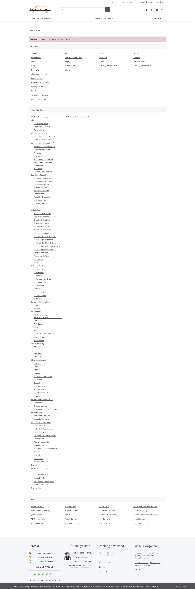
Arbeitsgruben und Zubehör (42, 399)
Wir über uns (127, 2)
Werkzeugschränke (41, 485)
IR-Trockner (38, 455)
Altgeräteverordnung (39, 74)
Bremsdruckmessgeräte (43, 172)
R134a (36, 366)
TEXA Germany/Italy (38, 519)
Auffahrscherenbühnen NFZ (44, 249)
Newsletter (160, 2)
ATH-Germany (104, 523)
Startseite (115, 2)
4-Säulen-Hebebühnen (42, 230)
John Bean (38, 353)
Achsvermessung (37, 344)
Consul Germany (139, 519)
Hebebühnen (36, 210)
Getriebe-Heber (40, 269)
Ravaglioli (37, 357)
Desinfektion (36, 488)
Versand (57, 580)
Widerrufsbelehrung (39, 99)
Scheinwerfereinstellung (40, 302)
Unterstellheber (40, 295)
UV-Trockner (38, 458)
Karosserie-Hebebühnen (43, 432)
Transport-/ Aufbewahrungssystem (47, 448)
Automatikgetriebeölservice (44, 136)
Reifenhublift (39, 194)
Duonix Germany (37, 506)
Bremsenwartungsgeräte (43, 159)
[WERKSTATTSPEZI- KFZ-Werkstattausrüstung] (40, 9)
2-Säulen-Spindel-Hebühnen (45, 226)
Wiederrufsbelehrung (73, 57)
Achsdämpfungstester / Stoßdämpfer (43, 164)
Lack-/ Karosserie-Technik (41, 422)
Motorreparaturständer (43, 279)
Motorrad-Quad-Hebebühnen (45, 243)
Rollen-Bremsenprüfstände (44, 150)
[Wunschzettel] (151, 10)
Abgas (33, 120)
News (150, 2)
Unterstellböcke (40, 292)
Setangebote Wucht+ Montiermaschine (42, 186)
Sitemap (68, 70)
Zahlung (136, 57)
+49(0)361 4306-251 (46, 553)
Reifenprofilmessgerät (42, 203)
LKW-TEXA (38, 327)
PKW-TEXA (38, 321)
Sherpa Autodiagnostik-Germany (145, 515)
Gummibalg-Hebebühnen (43, 240)
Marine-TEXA (39, 337)
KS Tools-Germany (140, 511)
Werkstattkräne (39, 299)
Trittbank (37, 452)
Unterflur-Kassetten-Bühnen (44, 217)
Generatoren (39, 471)
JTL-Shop (183, 586)
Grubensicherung (40, 406)
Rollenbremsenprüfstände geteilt (46, 409)
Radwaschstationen (41, 190)
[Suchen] (107, 9)
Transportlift (38, 259)
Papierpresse (39, 439)
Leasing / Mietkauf (38, 87)
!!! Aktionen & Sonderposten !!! (77, 117)
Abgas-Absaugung (41, 123)
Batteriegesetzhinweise (108, 66)
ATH (35, 347)
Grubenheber (39, 272)
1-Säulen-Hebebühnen (42, 220)
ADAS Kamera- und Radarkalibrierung (41, 316)
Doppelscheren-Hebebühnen (45, 236)
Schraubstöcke (39, 478)
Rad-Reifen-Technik (38, 175)
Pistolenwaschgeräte (42, 442)
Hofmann (37, 350)
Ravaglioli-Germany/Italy (108, 515)
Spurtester (38, 168)
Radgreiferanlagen (41, 253)
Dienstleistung (39, 386)
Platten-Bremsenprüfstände (44, 146)
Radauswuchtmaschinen (43, 178)
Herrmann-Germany (107, 511)
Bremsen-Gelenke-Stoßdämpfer (43, 143)
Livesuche (103, 57)
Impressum (69, 61)
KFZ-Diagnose (36, 312)
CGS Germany (104, 519)
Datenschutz (70, 66)
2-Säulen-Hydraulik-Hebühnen (45, 223)
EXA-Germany (70, 506)
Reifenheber (38, 289)
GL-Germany (104, 506)
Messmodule (39, 340)
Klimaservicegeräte (38, 360)
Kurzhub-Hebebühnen (42, 213)
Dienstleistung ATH (41, 393)
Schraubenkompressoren (43, 419)
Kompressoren (36, 412)
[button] (146, 10)
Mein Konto (140, 2)
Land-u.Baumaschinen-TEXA (44, 334)
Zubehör (37, 207)
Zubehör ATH (39, 389)
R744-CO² (37, 373)
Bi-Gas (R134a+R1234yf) (43, 376)
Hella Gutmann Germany (40, 511)
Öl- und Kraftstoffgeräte (40, 133)
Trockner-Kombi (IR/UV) (42, 462)
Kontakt (102, 61)
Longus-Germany (37, 523)
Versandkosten (139, 61)
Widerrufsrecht (153, 553)
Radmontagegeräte (41, 282)
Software (37, 363)
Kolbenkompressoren (42, 416)
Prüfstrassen (39, 153)
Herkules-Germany (72, 511)
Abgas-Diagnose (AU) (42, 127)
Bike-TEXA (37, 330)
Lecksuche (38, 380)
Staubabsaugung (40, 445)
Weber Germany (71, 519)
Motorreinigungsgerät (42, 140)
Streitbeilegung (37, 91)
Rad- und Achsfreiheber (43, 256)
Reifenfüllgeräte (40, 200)
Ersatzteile (38, 262)
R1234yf (37, 370)
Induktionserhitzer (41, 475)
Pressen (34, 465)
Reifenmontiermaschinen (43, 181)
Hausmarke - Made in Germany (145, 506)
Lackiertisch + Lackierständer (45, 435)
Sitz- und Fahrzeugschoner (44, 481)
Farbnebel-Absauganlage (43, 429)
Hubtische (38, 276)
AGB (66, 53)
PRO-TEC (68, 515)
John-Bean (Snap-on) (141, 523)
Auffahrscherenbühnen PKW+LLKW (47, 246)
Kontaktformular (46, 562)
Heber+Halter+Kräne (39, 266)
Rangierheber (39, 285)
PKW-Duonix (38, 324)
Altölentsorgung (37, 78)
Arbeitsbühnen (39, 426)
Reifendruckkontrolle (42, 197)
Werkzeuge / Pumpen (39, 468)
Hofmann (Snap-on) (72, 523)
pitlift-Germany (37, 515)
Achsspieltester (40, 156)
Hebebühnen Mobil (41, 233)
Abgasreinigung (40, 130)
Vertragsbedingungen (39, 95)
